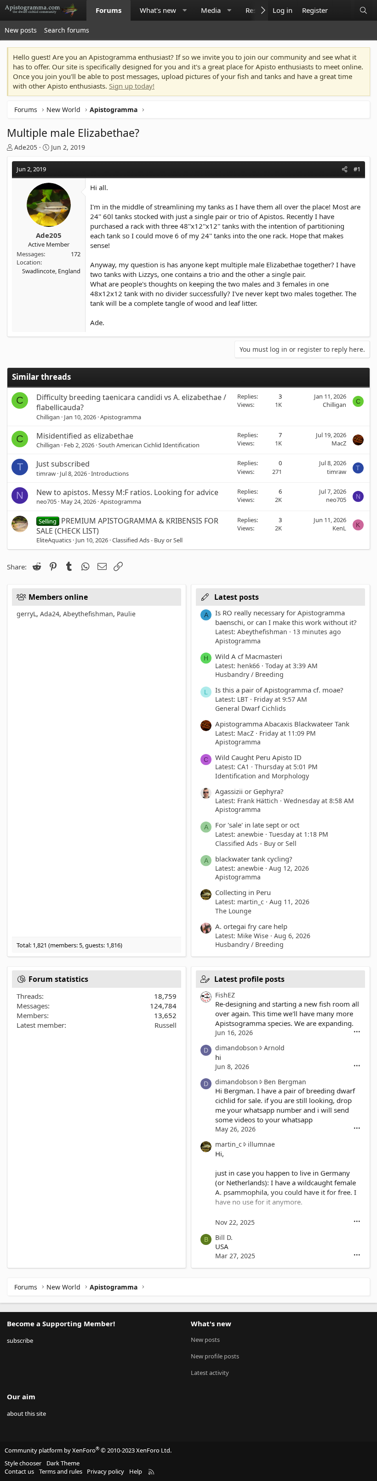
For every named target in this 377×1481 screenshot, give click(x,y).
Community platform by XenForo (88, 1450)
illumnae (261, 1144)
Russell (165, 1025)
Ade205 (25, 147)
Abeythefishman (88, 613)
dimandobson (236, 1047)
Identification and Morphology (262, 775)
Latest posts (236, 597)
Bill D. (224, 1237)
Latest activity (210, 1372)
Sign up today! (131, 85)
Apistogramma (120, 417)
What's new (158, 10)
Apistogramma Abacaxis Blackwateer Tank (282, 723)
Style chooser (23, 1463)
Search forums (66, 30)
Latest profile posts (249, 979)
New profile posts (215, 1356)
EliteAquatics (53, 540)
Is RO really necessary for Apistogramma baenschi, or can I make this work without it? (286, 617)
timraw (46, 473)
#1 (357, 169)
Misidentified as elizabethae (84, 436)
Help (135, 1471)
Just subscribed (63, 464)
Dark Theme (63, 1463)
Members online (58, 597)
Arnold (274, 1047)
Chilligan (48, 417)
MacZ (338, 443)
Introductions (110, 473)
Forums (108, 10)
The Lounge (233, 911)
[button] (184, 10)
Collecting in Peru (243, 892)
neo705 (46, 501)
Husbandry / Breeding (249, 674)
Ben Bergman (285, 1081)
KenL (339, 528)
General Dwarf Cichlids (250, 708)
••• (357, 1032)
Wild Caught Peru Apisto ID (258, 757)
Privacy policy (105, 1471)
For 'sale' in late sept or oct (257, 824)
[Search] (363, 10)
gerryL (26, 613)
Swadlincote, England (51, 271)
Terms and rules (60, 1471)
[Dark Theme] (341, 10)
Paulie (126, 613)
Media (211, 10)
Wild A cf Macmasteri (248, 656)
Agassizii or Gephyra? (249, 791)
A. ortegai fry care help (251, 926)
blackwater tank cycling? (253, 858)
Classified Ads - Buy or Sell (147, 540)
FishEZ (225, 995)
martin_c (228, 1144)
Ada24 (49, 613)
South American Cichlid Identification (149, 445)
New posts (21, 30)
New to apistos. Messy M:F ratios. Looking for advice (127, 492)
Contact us (19, 1471)
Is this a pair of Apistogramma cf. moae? (279, 689)
